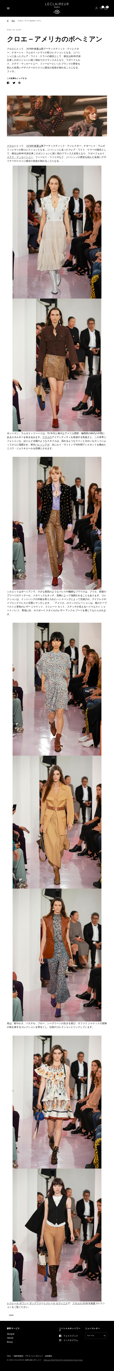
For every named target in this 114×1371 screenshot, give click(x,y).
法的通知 (48, 1356)
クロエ (10, 145)
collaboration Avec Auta (73, 1360)
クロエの (47, 437)
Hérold (10, 1338)
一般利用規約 (18, 1356)
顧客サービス (13, 1328)
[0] (105, 8)
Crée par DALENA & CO (53, 1360)
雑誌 (13, 21)
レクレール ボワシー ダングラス (24, 1303)
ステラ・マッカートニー (20, 157)
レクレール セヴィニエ (56, 1303)
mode (11, 1315)
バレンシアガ (42, 444)
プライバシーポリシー (34, 1356)
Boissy (10, 1342)
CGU (9, 1356)
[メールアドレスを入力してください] (104, 1335)
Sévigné (10, 1334)
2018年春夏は (33, 145)
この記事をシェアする (17, 78)
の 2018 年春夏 (87, 1303)
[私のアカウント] (96, 8)
